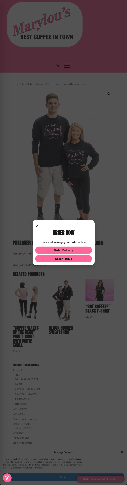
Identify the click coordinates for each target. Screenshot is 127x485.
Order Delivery (63, 250)
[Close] (37, 226)
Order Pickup (63, 258)
